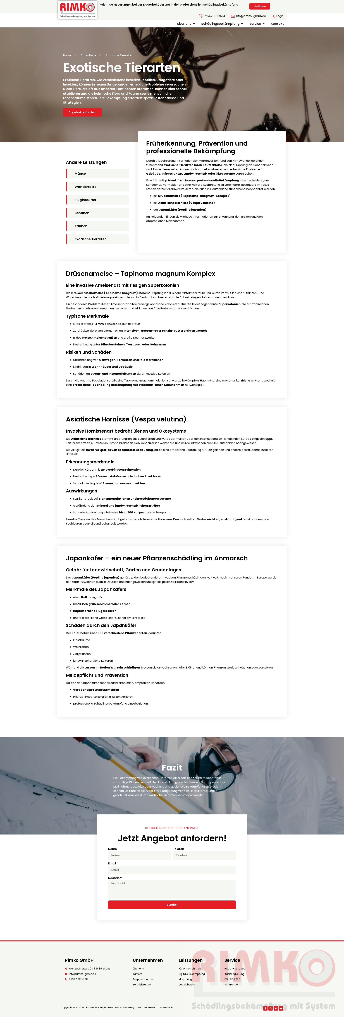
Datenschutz (166, 1007)
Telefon (178, 849)
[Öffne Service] (263, 23)
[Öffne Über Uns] (193, 23)
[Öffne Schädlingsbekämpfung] (242, 23)
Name (112, 849)
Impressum (150, 1007)
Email (112, 863)
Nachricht (115, 878)
